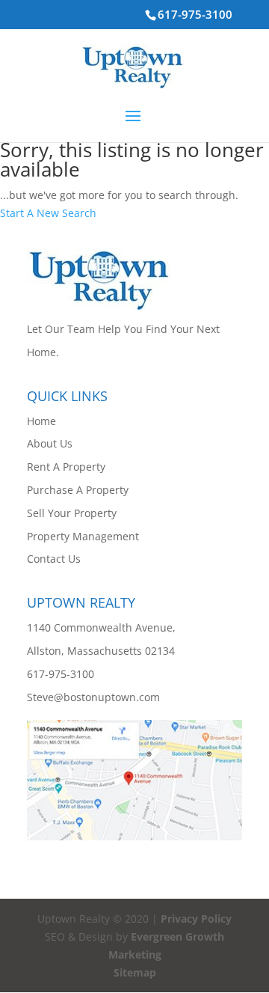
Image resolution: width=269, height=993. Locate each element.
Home (41, 421)
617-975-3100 (195, 14)
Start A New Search (48, 213)
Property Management (83, 536)
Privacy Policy (196, 918)
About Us (49, 443)
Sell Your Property (72, 513)
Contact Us (54, 559)
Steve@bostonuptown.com (93, 697)
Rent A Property (66, 466)
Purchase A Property (78, 490)
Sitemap (135, 972)
